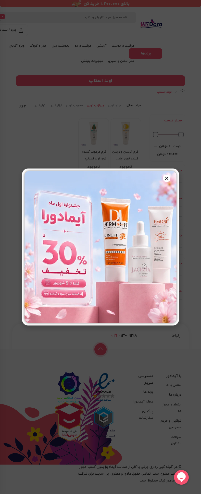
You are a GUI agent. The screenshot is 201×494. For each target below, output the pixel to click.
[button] (166, 178)
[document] (100, 247)
